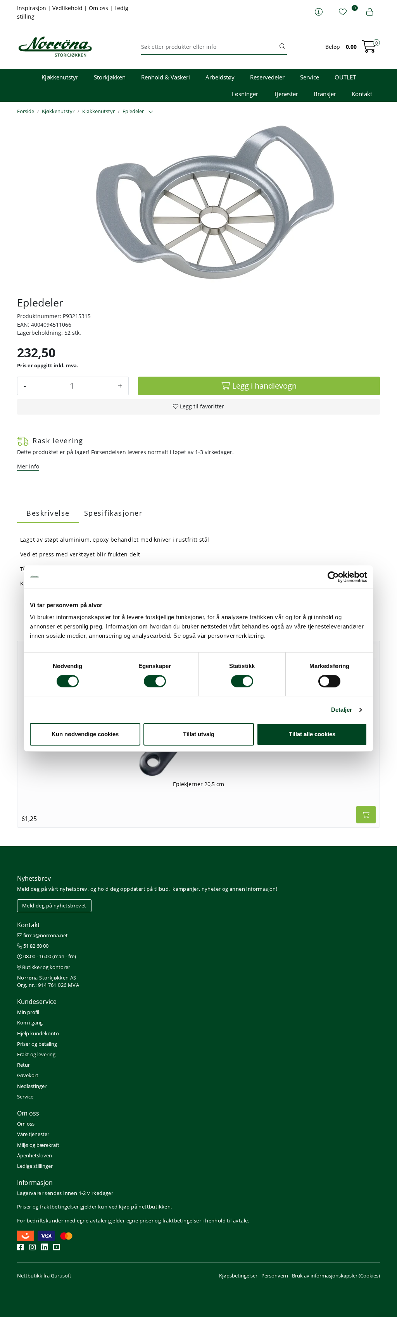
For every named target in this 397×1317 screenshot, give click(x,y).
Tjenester (286, 94)
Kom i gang (30, 1022)
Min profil (28, 1012)
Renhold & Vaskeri (165, 77)
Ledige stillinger (35, 1165)
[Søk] (282, 47)
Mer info (28, 466)
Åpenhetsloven (34, 1155)
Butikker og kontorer (45, 967)
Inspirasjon (32, 8)
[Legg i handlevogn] (366, 814)
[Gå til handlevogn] (369, 49)
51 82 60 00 (35, 945)
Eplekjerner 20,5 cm (198, 784)
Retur (23, 1064)
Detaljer (341, 709)
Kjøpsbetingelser (238, 1275)
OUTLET (345, 77)
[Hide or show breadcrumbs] (151, 112)
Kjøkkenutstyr (59, 77)
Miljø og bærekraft (38, 1144)
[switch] (155, 681)
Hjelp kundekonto (38, 1033)
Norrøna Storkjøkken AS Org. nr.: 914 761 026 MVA (48, 981)
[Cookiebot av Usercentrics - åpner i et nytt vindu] (333, 577)
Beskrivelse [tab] (48, 513)
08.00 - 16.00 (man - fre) (49, 956)
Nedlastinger (32, 1086)
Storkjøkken (110, 77)
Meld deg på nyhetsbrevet (54, 905)
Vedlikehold (68, 8)
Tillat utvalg (198, 734)
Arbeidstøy (220, 77)
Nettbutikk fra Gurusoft (44, 1275)
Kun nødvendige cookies (85, 734)
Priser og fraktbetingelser (48, 1206)
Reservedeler (267, 77)
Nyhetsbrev (34, 878)
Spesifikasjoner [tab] (113, 513)
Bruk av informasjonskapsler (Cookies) (336, 1275)
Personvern (274, 1275)
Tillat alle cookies (312, 734)
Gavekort (27, 1075)
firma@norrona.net (45, 935)
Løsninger (245, 94)
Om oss (99, 8)
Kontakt (362, 94)
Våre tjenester (33, 1134)
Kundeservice (37, 1001)
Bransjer (325, 94)
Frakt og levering (36, 1054)
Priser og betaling (37, 1043)
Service (309, 77)
